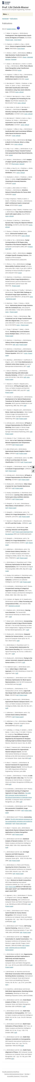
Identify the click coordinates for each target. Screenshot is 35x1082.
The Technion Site (6, 2)
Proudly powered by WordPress (10, 1072)
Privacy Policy (24, 1076)
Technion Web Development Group (13, 1074)
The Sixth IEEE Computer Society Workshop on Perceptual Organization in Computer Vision (18, 795)
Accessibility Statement (13, 1076)
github (21, 92)
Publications (13, 18)
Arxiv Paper (17, 40)
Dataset (21, 164)
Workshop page (10, 299)
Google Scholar (12, 29)
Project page (9, 40)
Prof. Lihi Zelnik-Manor (15, 7)
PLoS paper (15, 164)
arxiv (19, 70)
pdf (10, 249)
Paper (24, 57)
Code (6, 571)
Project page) (19, 717)
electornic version (14, 606)
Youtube (13, 59)
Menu (5, 14)
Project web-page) (21, 823)
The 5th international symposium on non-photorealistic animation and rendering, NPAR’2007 (18, 821)
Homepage (5, 18)
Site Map (27, 1074)
